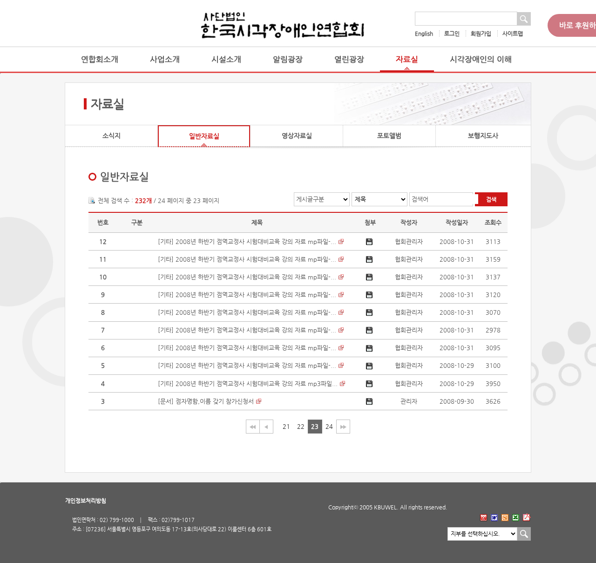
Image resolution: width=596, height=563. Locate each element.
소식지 (111, 135)
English (424, 33)
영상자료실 (297, 135)
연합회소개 (99, 59)
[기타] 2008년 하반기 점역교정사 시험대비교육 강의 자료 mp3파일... (248, 383)
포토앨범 (389, 135)
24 (329, 426)
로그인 (452, 33)
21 (286, 426)
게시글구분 (310, 199)
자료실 (407, 59)
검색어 (420, 199)
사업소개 (165, 59)
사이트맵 (512, 33)
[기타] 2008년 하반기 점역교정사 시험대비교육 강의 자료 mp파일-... (247, 241)
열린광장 (349, 59)
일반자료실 (204, 136)
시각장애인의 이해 (481, 59)
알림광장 (288, 59)
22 (301, 426)
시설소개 (226, 59)
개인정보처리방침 (85, 500)
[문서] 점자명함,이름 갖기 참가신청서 (206, 401)
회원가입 (481, 33)
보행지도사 (483, 135)
